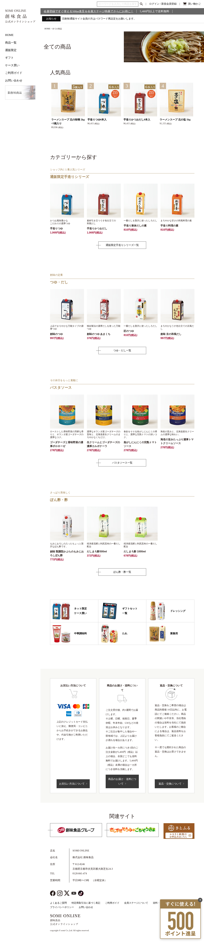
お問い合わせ (13, 80)
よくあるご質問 (58, 903)
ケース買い (12, 65)
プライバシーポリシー (62, 907)
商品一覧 (11, 42)
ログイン (154, 3)
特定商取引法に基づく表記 (86, 903)
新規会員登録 (169, 3)
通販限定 (11, 50)
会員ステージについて (136, 903)
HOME (9, 35)
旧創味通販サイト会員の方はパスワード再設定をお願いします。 (99, 18)
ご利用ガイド (13, 72)
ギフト (9, 57)
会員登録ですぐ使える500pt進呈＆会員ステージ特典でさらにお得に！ (88, 11)
